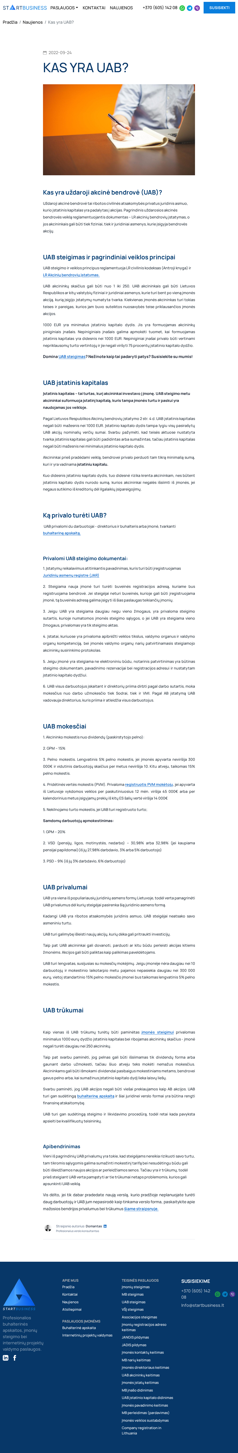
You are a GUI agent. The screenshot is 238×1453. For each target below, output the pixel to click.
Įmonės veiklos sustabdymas (145, 1420)
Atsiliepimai (72, 1309)
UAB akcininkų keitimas (141, 1375)
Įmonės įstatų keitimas (140, 1382)
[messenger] (197, 7)
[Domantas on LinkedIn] (105, 1226)
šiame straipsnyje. (141, 1208)
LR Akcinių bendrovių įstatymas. (71, 274)
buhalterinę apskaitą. (62, 533)
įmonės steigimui (158, 1032)
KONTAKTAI (94, 7)
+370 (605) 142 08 (160, 7)
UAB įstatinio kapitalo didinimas (147, 1397)
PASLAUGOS (62, 7)
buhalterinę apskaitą (95, 1096)
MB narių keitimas (136, 1360)
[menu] (25, 8)
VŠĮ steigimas (133, 1309)
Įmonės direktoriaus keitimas (145, 1367)
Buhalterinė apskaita (79, 1327)
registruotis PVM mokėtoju (149, 784)
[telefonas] (189, 7)
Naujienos (33, 22)
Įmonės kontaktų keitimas (143, 1352)
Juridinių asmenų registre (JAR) (71, 575)
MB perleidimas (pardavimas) (146, 1412)
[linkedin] (5, 1357)
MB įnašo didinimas (137, 1390)
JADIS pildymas (134, 1344)
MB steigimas (133, 1294)
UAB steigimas (72, 356)
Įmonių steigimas (136, 1286)
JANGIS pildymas (135, 1337)
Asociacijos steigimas (139, 1317)
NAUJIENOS (121, 7)
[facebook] (14, 1357)
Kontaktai (70, 1294)
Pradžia (10, 22)
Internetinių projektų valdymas (87, 1335)
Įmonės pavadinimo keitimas (145, 1405)
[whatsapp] (182, 7)
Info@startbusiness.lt (202, 1305)
